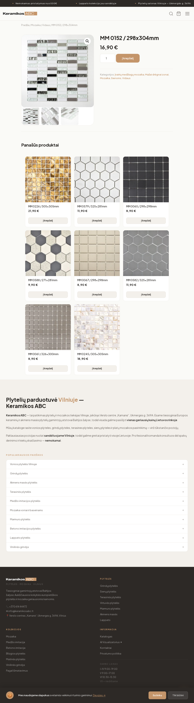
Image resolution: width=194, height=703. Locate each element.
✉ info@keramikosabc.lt (19, 611)
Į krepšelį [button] (48, 220)
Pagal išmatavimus (17, 670)
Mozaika (36, 25)
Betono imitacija (15, 647)
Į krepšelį (128, 58)
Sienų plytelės (108, 591)
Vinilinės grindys (15, 664)
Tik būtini (178, 695)
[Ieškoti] (171, 13)
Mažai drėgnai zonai (157, 74)
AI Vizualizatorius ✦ (111, 642)
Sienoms (116, 78)
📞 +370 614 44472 (16, 606)
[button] (87, 41)
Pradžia (25, 25)
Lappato (105, 619)
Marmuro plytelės (110, 608)
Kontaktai (106, 647)
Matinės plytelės (15, 659)
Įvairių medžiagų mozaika (129, 74)
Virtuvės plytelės (109, 602)
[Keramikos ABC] (20, 13)
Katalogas (106, 636)
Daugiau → (99, 695)
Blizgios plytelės (15, 653)
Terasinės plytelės (110, 597)
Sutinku (157, 695)
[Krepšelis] (178, 13)
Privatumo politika (110, 653)
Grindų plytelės (109, 585)
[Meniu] (187, 14)
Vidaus (46, 25)
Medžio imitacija (15, 642)
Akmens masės (108, 614)
